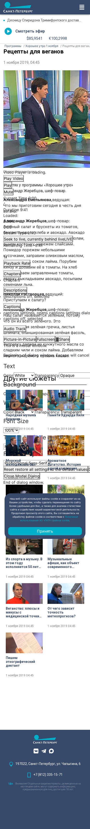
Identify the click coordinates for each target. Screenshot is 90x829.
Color (8, 375)
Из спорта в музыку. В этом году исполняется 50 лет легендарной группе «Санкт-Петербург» (24, 563)
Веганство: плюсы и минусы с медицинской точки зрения (22, 612)
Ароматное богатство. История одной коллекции (64, 464)
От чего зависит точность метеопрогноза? (62, 612)
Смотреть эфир (30, 31)
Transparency (47, 375)
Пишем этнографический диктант (20, 661)
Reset (46, 469)
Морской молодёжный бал (21, 462)
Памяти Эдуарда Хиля (66, 415)
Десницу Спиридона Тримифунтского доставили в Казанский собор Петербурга (47, 20)
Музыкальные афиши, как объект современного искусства (63, 563)
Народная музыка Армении (21, 417)
